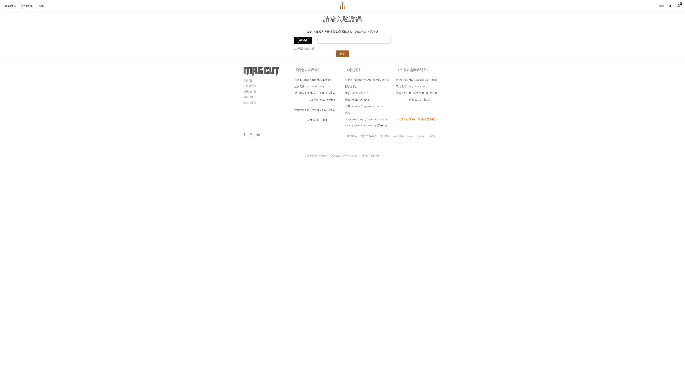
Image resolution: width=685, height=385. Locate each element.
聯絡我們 (248, 80)
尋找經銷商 (249, 91)
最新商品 (10, 6)
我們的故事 (249, 86)
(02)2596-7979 (315, 86)
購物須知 (248, 97)
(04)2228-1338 (417, 86)
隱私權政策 (249, 102)
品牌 (41, 6)
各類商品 (27, 6)
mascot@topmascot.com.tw (368, 106)
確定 (342, 53)
